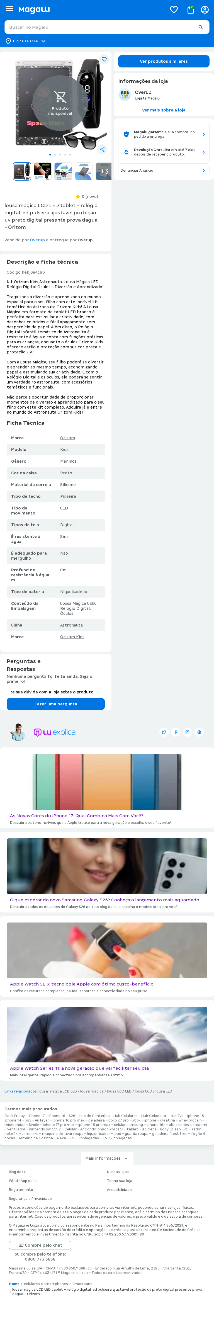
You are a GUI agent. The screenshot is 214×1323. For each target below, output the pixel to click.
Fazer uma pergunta (56, 704)
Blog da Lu (17, 1172)
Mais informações (103, 1158)
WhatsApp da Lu (23, 1181)
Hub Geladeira (153, 1116)
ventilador (16, 1129)
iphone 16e (156, 1125)
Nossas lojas (118, 1172)
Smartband (82, 1284)
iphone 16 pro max (69, 1120)
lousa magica (92, 1091)
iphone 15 (195, 1116)
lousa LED (163, 1091)
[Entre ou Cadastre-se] (205, 9)
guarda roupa (137, 1134)
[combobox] (107, 27)
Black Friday (14, 1116)
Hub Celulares (125, 1116)
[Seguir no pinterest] (199, 732)
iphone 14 (12, 1120)
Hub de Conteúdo (94, 1116)
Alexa (61, 1138)
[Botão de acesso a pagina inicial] (90, 9)
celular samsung (128, 1125)
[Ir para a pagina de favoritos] (174, 9)
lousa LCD (143, 1091)
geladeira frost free (170, 1134)
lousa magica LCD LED (57, 1091)
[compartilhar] (102, 149)
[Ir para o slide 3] (60, 155)
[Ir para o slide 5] (70, 155)
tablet (132, 1129)
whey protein (190, 1120)
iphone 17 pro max (59, 1125)
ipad (117, 1134)
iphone (150, 1120)
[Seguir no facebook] (176, 732)
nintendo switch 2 (45, 1129)
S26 (72, 1116)
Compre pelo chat (43, 1245)
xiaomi (201, 1125)
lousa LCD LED (119, 1091)
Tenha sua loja (119, 1181)
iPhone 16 (56, 1116)
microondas (14, 1125)
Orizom (67, 438)
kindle (34, 1125)
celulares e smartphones (46, 1284)
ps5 (28, 1120)
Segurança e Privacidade (30, 1199)
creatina (167, 1120)
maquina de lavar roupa (63, 1134)
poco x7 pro (118, 1120)
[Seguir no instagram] (187, 732)
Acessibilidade (119, 1190)
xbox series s (180, 1125)
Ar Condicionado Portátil (101, 1129)
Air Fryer (42, 1120)
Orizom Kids (72, 637)
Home (14, 1284)
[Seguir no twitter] (164, 732)
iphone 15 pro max (94, 1125)
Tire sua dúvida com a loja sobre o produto (50, 692)
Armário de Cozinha (36, 1138)
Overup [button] (37, 240)
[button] (200, 27)
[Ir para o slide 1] (50, 155)
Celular (70, 1129)
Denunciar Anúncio (137, 171)
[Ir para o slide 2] (55, 155)
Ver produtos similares (164, 61)
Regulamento (21, 1190)
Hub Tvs (177, 1116)
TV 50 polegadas (84, 1138)
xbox (136, 1120)
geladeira (96, 1120)
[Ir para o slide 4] (65, 155)
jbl (186, 1129)
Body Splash (170, 1129)
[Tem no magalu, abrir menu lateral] (9, 8)
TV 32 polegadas (117, 1138)
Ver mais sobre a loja (164, 110)
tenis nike (29, 1134)
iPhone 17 (36, 1116)
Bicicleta (149, 1129)
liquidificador (98, 1134)
